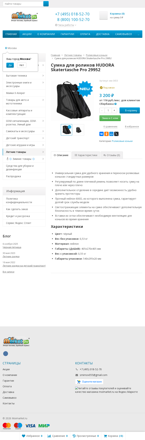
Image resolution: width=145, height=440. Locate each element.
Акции (26, 34)
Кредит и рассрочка (18, 216)
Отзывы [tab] (113, 155)
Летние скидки (11, 256)
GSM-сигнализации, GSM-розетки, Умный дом (21, 122)
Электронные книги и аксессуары (18, 84)
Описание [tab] (62, 155)
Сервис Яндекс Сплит (18, 223)
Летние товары (16, 152)
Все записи (8, 271)
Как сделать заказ (17, 209)
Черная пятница (12, 247)
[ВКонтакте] (101, 134)
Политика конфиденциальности (19, 200)
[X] (116, 134)
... (138, 34)
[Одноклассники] (106, 134)
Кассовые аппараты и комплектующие (19, 112)
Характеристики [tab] (87, 155)
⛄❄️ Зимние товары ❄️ (20, 159)
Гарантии (67, 34)
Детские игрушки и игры (20, 145)
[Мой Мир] (111, 134)
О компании (46, 34)
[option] (66, 129)
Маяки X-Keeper (15, 93)
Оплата (85, 34)
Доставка (102, 34)
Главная (11, 34)
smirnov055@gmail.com (93, 375)
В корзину (131, 110)
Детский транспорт (17, 138)
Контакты (8, 403)
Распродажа (13, 176)
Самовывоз (123, 34)
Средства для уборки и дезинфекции (20, 167)
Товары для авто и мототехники (17, 101)
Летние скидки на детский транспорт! (24, 265)
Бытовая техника (16, 75)
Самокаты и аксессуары (20, 131)
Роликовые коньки (122, 141)
